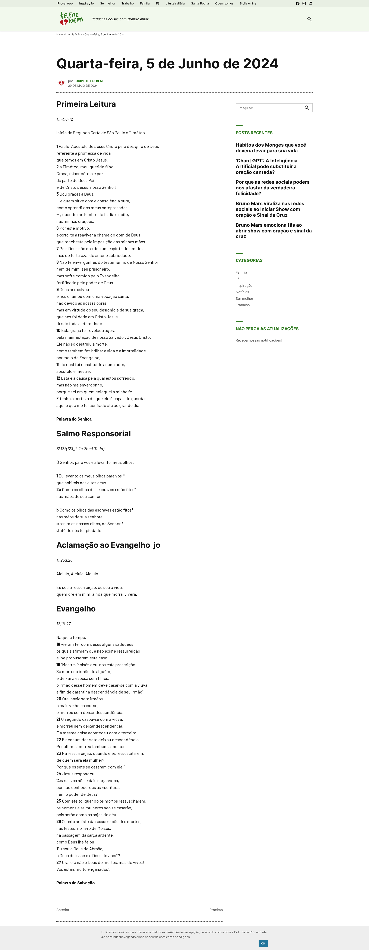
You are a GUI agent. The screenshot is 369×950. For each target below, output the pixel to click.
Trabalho (128, 3)
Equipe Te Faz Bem (88, 81)
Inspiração (86, 3)
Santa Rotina (200, 3)
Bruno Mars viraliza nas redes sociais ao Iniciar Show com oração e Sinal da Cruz (270, 209)
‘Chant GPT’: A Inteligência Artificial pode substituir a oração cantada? (266, 166)
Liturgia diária (175, 3)
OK (263, 943)
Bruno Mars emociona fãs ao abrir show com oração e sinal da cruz (274, 230)
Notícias (242, 292)
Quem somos (224, 3)
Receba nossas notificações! (259, 340)
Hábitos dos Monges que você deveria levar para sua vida (271, 147)
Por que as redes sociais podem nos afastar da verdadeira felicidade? (272, 187)
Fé (157, 3)
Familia (145, 3)
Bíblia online (248, 3)
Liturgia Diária (73, 34)
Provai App (65, 3)
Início (59, 34)
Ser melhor (107, 3)
